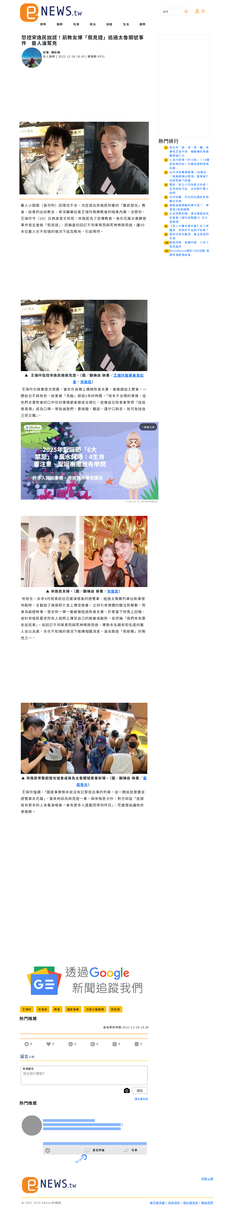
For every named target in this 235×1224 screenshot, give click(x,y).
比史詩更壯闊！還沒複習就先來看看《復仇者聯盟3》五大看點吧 (189, 217)
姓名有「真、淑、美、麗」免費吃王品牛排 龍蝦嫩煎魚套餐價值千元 (189, 151)
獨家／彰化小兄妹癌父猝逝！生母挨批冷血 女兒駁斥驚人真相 (189, 188)
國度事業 (73, 1009)
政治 (93, 24)
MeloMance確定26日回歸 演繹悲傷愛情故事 (189, 252)
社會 (76, 24)
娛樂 (60, 24)
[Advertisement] (84, 95)
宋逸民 (86, 381)
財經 (109, 24)
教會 (57, 1009)
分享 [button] (133, 1150)
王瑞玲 (26, 1009)
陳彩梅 (55, 52)
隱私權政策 (141, 1098)
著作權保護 (157, 1203)
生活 (126, 24)
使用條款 (174, 1203)
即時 (43, 24)
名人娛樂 (49, 56)
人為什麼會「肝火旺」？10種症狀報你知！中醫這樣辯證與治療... (189, 164)
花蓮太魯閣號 (95, 1009)
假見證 (115, 1009)
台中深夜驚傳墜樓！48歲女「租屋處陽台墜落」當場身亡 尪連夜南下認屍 (190, 176)
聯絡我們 (207, 1203)
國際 (143, 24)
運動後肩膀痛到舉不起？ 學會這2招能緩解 (189, 207)
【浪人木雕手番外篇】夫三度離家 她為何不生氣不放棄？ (189, 228)
